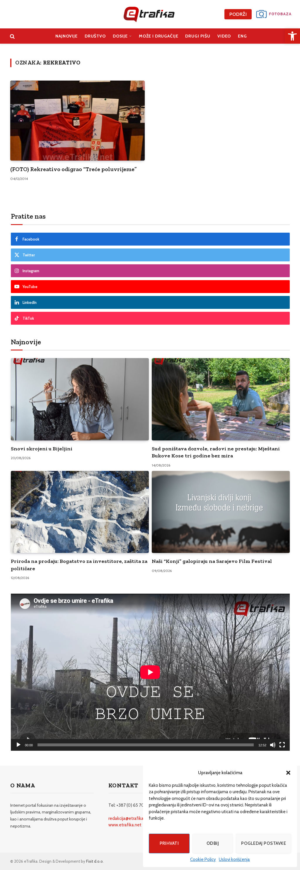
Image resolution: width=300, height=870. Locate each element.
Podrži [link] (238, 14)
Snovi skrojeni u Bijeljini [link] (41, 448)
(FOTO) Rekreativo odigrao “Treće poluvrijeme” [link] (73, 169)
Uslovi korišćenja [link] (234, 859)
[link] (292, 36)
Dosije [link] (120, 36)
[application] (150, 672)
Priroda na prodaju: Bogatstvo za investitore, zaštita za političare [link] (79, 564)
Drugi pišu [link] (197, 36)
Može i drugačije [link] (158, 36)
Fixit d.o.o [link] (94, 861)
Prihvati (169, 843)
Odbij (213, 843)
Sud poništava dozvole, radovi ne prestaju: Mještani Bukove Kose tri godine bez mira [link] (216, 452)
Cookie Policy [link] (203, 859)
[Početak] (18, 745)
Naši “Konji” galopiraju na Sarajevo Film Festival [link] (212, 561)
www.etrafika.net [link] (125, 825)
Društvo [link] (95, 36)
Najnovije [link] (66, 36)
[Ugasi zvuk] (273, 745)
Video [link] (224, 36)
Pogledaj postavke (263, 843)
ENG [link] (242, 36)
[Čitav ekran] (282, 745)
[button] (288, 773)
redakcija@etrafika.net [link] (129, 818)
